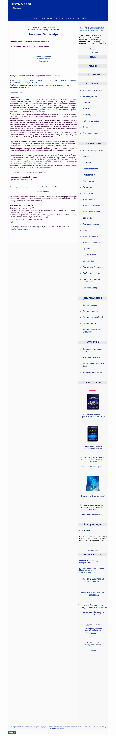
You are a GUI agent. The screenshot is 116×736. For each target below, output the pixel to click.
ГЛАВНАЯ (33, 18)
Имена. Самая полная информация (93, 580)
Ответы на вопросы (92, 133)
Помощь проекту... (17, 92)
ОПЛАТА (70, 18)
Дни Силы (87, 218)
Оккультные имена (87, 572)
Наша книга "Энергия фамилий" (93, 467)
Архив (93, 650)
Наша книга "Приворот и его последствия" (93, 613)
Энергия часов (89, 323)
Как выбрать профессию (20, 87)
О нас (92, 49)
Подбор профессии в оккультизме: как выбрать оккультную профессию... (39, 85)
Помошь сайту (92, 52)
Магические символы (92, 205)
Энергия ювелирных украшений (92, 330)
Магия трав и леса (91, 212)
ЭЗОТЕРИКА (93, 83)
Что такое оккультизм (93, 150)
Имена (86, 156)
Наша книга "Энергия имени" (93, 496)
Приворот (87, 249)
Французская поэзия (92, 372)
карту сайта (26, 76)
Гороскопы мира (90, 169)
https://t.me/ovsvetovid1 (47, 187)
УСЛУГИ (60, 18)
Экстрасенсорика (91, 224)
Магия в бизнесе (90, 236)
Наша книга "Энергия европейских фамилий (93, 447)
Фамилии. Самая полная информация (93, 593)
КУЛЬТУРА (93, 342)
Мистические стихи (91, 357)
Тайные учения (90, 96)
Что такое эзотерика (92, 90)
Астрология (88, 187)
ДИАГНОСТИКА (92, 298)
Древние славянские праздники (92, 568)
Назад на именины (43, 56)
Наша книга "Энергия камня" (93, 514)
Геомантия (88, 193)
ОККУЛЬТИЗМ (92, 143)
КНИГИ (93, 65)
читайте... (67, 227)
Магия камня (89, 199)
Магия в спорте (85, 570)
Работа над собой (91, 121)
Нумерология (89, 175)
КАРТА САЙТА (47, 18)
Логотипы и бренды (92, 267)
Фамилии (87, 163)
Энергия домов (90, 305)
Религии (86, 102)
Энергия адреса (90, 311)
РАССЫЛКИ (93, 74)
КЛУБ (93, 57)
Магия (86, 230)
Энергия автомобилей (93, 317)
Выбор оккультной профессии (91, 280)
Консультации (93, 524)
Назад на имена (43, 59)
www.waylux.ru (26, 179)
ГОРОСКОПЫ (93, 382)
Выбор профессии (91, 273)
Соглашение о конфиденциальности (93, 644)
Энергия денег (89, 261)
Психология (88, 181)
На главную (43, 61)
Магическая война (91, 242)
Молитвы (87, 115)
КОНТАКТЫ (82, 18)
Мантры (86, 109)
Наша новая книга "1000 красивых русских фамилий (93, 416)
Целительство (89, 255)
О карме (87, 127)
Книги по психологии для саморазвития (89, 562)
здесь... (88, 530)
